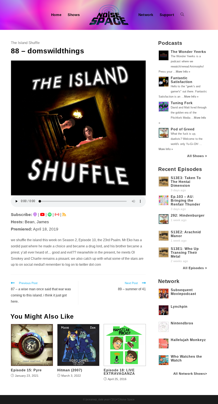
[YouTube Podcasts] (42, 214)
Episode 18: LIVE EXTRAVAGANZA (119, 372)
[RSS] (64, 214)
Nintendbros (182, 323)
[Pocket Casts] (57, 214)
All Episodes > (195, 268)
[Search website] (182, 15)
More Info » (183, 71)
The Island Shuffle (25, 43)
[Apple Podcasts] (35, 214)
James (43, 222)
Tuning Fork (182, 103)
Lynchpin (179, 306)
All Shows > (197, 156)
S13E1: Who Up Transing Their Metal (185, 252)
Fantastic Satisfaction (181, 80)
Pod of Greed (183, 129)
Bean (29, 222)
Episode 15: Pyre (26, 370)
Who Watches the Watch (186, 358)
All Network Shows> (190, 373)
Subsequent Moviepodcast (183, 292)
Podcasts (170, 43)
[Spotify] (50, 214)
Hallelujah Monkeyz (188, 340)
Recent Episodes (180, 169)
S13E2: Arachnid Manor (186, 234)
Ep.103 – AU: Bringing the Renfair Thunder (185, 200)
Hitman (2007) (69, 370)
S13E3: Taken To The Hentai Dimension (186, 181)
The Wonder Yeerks (188, 52)
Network (168, 281)
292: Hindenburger (188, 215)
